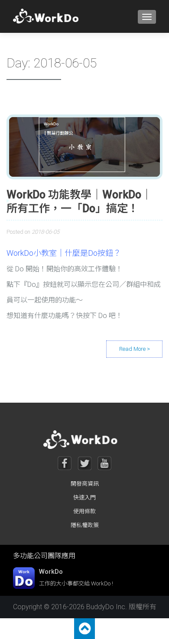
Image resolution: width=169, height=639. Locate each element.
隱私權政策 (85, 525)
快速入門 (84, 497)
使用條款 (84, 511)
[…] (134, 349)
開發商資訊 (85, 483)
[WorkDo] (48, 16)
